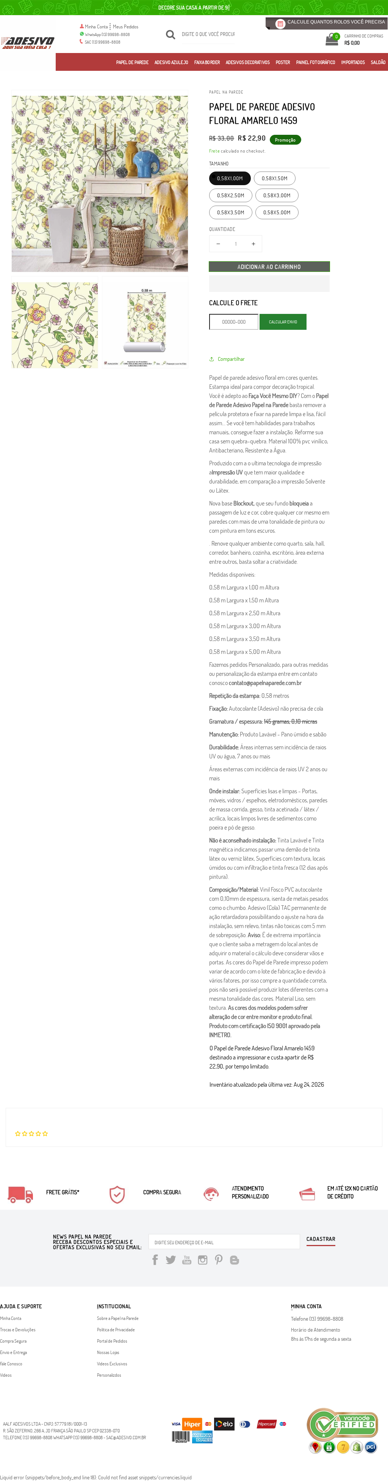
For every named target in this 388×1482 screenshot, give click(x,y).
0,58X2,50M (230, 195)
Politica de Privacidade (116, 1329)
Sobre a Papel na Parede (118, 1318)
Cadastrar (321, 1239)
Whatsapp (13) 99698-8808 (78, 1437)
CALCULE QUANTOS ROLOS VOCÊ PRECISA (336, 22)
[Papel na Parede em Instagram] (202, 1261)
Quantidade (222, 229)
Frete (214, 151)
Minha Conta (96, 26)
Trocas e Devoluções (18, 1329)
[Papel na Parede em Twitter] (171, 1261)
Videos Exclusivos (112, 1363)
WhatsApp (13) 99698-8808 (107, 34)
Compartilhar (231, 358)
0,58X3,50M (230, 212)
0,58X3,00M (277, 195)
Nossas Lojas (108, 1352)
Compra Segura (13, 1341)
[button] (269, 283)
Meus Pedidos (125, 26)
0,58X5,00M (277, 212)
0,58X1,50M (275, 178)
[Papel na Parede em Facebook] (155, 1261)
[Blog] (234, 1261)
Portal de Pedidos (112, 1341)
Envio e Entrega (13, 1352)
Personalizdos (109, 1375)
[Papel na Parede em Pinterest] (218, 1261)
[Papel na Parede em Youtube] (186, 1261)
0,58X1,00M (230, 178)
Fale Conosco (11, 1363)
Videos (6, 1375)
